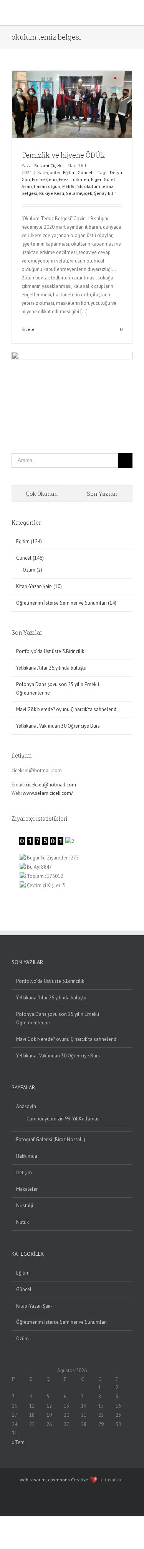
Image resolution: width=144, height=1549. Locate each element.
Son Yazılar (102, 493)
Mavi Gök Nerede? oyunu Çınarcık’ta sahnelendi (67, 709)
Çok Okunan (42, 493)
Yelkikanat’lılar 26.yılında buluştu (51, 668)
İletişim (24, 1172)
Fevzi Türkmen (74, 179)
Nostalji (24, 1205)
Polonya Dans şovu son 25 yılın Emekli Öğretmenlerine (57, 1018)
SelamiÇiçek (79, 193)
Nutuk (22, 1222)
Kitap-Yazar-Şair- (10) (39, 586)
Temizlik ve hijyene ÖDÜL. (64, 155)
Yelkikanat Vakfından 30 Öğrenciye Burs (58, 726)
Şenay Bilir (105, 193)
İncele (28, 329)
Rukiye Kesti (51, 193)
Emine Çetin (44, 179)
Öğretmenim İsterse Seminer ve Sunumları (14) (66, 603)
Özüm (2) (32, 570)
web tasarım (33, 1480)
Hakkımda (26, 1156)
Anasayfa (26, 1106)
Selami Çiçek (47, 165)
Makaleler (27, 1189)
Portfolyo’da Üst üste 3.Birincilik (50, 651)
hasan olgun (47, 186)
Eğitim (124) (29, 541)
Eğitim (69, 172)
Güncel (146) (30, 558)
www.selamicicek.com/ (48, 793)
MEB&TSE (72, 186)
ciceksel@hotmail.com (51, 784)
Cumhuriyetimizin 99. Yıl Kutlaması (63, 1118)
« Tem (18, 1442)
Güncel (85, 172)
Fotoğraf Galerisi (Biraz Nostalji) (50, 1139)
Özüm (22, 1338)
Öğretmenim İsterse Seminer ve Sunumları (61, 1322)
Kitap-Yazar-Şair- (34, 1306)
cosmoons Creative (68, 1480)
